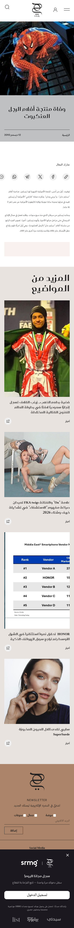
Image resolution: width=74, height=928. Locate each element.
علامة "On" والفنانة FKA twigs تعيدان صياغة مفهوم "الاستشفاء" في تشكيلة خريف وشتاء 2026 (39, 507)
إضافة (13, 830)
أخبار (67, 421)
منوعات (18, 815)
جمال (30, 815)
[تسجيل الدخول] (55, 10)
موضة (49, 815)
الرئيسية (66, 134)
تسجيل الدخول (37, 895)
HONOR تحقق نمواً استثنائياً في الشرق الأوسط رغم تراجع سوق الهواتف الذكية (39, 636)
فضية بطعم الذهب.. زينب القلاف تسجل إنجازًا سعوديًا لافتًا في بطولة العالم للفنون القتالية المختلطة (40, 407)
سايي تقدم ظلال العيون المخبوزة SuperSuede (44, 731)
